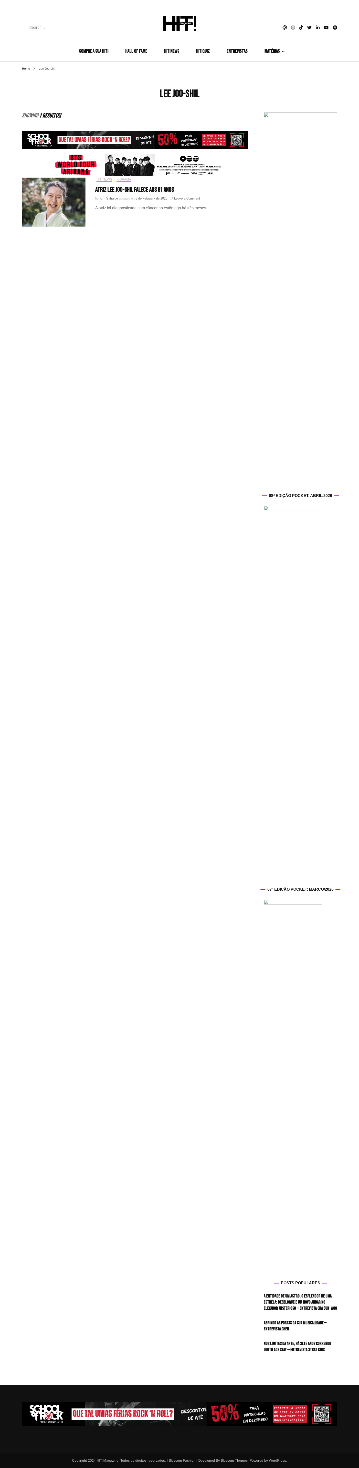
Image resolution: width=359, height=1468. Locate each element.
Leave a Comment (187, 198)
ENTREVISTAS (237, 51)
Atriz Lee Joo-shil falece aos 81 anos (134, 190)
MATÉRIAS (272, 51)
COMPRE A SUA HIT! (93, 51)
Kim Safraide (109, 198)
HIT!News (104, 179)
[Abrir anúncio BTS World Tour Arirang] (135, 165)
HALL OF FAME (136, 51)
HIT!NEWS (171, 51)
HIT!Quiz (203, 51)
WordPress (277, 1460)
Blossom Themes (234, 1460)
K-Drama (123, 179)
